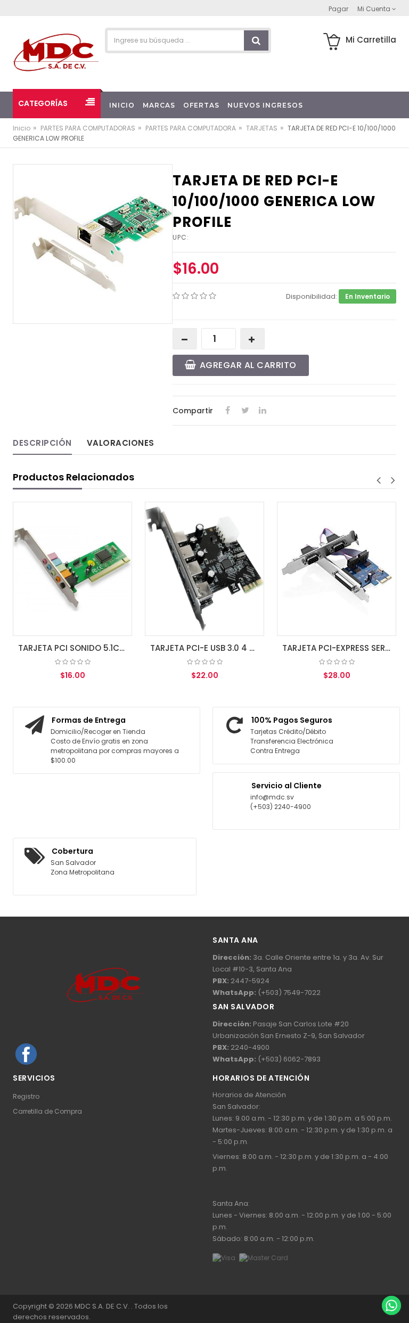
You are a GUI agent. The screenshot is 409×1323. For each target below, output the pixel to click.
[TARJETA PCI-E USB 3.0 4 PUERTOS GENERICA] (204, 568)
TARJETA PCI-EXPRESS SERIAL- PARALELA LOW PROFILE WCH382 (339, 648)
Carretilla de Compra (47, 1111)
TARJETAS (261, 128)
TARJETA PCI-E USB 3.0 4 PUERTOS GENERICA (207, 648)
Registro (26, 1096)
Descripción (42, 442)
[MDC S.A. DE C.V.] (56, 51)
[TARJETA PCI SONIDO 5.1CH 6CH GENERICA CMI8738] (72, 568)
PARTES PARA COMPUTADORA (190, 128)
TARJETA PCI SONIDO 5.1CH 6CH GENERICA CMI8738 (75, 648)
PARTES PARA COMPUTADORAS (87, 128)
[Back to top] (390, 1282)
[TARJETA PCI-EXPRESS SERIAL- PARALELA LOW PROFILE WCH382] (336, 568)
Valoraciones (120, 442)
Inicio (21, 128)
